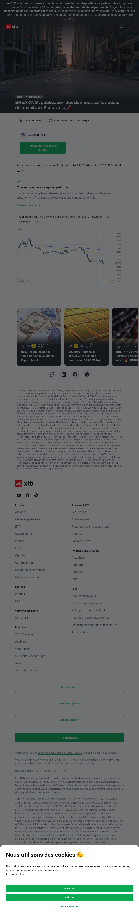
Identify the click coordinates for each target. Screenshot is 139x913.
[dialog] (69, 879)
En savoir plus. (15, 874)
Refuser (69, 897)
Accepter (69, 888)
